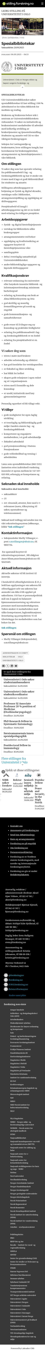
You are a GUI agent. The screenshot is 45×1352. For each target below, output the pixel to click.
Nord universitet (17, 1176)
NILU (12, 1111)
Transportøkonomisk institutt (22, 1292)
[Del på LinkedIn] (12, 666)
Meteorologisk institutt (19, 1094)
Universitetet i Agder (18, 1299)
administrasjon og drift (15, 653)
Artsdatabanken (16, 1020)
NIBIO (12, 1101)
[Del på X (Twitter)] (8, 666)
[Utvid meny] (42, 3)
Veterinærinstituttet (18, 1330)
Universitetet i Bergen (19, 1302)
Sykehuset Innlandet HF (20, 1282)
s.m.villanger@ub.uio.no (21, 541)
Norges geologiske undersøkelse (23, 1194)
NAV (12, 1098)
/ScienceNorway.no (18, 989)
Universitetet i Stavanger (20, 1313)
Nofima (13, 1173)
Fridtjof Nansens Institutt (20, 1049)
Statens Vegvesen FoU (19, 1272)
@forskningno (16, 975)
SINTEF (13, 1255)
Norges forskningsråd (19, 1190)
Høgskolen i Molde (18, 1060)
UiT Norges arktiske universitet (23, 1295)
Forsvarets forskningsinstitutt (22, 1043)
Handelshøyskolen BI (19, 1053)
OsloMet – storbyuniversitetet (22, 1227)
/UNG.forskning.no (18, 984)
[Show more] (22, 87)
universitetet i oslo (13, 661)
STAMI (13, 1268)
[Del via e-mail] (16, 666)
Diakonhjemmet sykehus (20, 1023)
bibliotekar (9, 657)
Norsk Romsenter (17, 1208)
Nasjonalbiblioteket (18, 1138)
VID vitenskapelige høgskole (21, 1333)
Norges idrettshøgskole (20, 1197)
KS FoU (13, 1081)
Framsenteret (15, 1046)
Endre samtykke (17, 995)
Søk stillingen (15, 527)
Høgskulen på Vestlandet (20, 1071)
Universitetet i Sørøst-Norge (21, 1316)
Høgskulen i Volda (17, 1067)
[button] (3, 772)
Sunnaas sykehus (17, 1279)
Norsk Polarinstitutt (18, 1201)
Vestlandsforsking (17, 1326)
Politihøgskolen (16, 1234)
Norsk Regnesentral (18, 1204)
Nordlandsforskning (18, 1180)
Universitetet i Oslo (18, 1309)
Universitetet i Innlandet (20, 1306)
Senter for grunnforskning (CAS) (23, 1258)
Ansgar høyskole (17, 1010)
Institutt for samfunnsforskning (23, 1078)
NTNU (12, 1134)
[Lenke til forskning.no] (20, 2)
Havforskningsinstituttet (20, 1057)
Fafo (12, 1033)
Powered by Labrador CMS (22, 1348)
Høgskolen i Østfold (18, 1064)
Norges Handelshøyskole (20, 1187)
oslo (20, 657)
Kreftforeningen (17, 1085)
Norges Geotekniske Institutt (22, 1183)
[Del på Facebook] (3, 666)
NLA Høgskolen (16, 1119)
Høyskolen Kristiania (18, 1074)
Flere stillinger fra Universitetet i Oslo (14, 760)
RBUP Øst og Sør (17, 1242)
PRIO (12, 1238)
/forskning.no (15, 980)
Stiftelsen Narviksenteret (20, 1275)
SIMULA (13, 1251)
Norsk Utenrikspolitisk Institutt (23, 1211)
